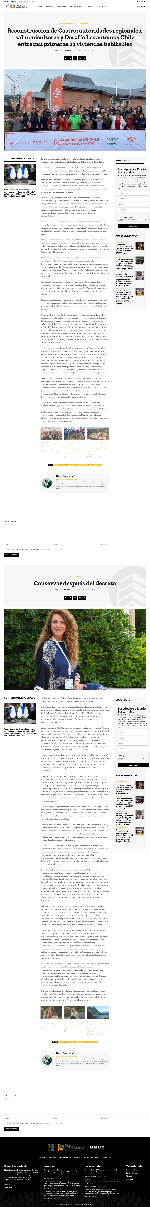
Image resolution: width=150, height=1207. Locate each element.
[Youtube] (145, 1)
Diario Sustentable (66, 50)
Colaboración (8, 187)
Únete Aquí (133, 226)
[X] (142, 1)
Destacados (48, 1178)
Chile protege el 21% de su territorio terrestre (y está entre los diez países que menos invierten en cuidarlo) (102, 1172)
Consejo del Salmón (61, 465)
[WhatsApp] (80, 58)
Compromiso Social (66, 23)
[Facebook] (137, 1)
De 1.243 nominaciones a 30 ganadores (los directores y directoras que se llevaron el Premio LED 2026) (102, 1182)
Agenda (118, 257)
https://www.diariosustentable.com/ (67, 479)
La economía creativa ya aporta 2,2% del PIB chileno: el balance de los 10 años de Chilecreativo (124, 249)
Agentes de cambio (91, 1176)
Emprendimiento (121, 242)
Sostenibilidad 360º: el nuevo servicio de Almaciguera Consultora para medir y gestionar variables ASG (38, 509)
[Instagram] (140, 1)
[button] (111, 6)
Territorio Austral (84, 23)
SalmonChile (96, 465)
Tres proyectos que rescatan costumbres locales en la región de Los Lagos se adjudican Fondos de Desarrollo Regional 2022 (111, 509)
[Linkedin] (84, 58)
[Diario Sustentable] (48, 483)
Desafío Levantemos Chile (80, 465)
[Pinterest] (75, 58)
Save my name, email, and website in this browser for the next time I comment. (35, 549)
